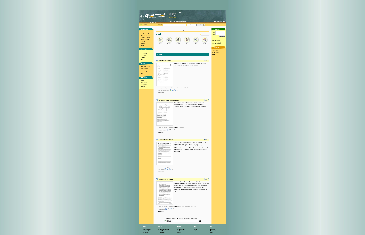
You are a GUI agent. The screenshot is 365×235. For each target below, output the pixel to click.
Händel (190, 30)
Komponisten (184, 30)
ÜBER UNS (143, 77)
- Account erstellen (216, 39)
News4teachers (145, 72)
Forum (178, 43)
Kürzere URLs (144, 68)
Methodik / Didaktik (145, 37)
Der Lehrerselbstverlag (163, 229)
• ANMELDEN (215, 52)
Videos (142, 45)
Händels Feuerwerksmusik (166, 179)
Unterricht (163, 30)
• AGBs (213, 54)
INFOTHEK (143, 49)
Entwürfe (160, 43)
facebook (196, 227)
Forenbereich (144, 52)
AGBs (211, 232)
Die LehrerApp (161, 232)
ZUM (178, 227)
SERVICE (143, 63)
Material (169, 43)
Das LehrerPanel (162, 227)
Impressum (213, 227)
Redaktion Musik (205, 35)
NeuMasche (179, 232)
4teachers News (146, 230)
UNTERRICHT (144, 29)
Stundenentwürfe (145, 32)
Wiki (142, 59)
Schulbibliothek (145, 54)
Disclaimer (212, 229)
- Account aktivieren (216, 43)
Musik (178, 30)
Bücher (204, 43)
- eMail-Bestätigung (216, 41)
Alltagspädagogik (145, 35)
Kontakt (142, 80)
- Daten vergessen (216, 40)
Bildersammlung (145, 39)
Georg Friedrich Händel (165, 60)
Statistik (143, 86)
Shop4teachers (145, 66)
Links (196, 43)
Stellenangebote (145, 74)
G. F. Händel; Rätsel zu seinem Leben (169, 100)
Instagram (196, 230)
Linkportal (143, 55)
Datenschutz (213, 230)
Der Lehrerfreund (181, 229)
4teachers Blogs (145, 70)
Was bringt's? (144, 82)
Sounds (143, 43)
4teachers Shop (146, 227)
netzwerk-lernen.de (162, 230)
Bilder (187, 43)
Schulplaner (146, 232)
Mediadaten (144, 84)
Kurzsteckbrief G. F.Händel (166, 139)
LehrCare (179, 230)
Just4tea (143, 57)
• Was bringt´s (215, 50)
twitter (195, 229)
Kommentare (161, 92)
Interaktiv (143, 41)
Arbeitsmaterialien (145, 34)
